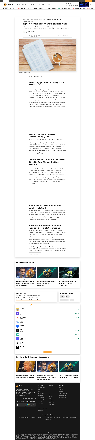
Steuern (32, 4)
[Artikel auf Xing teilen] (34, 36)
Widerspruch (48, 419)
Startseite (24, 19)
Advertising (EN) (63, 393)
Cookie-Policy (41, 417)
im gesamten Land (60, 144)
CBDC (67, 296)
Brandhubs (51, 400)
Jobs (39, 391)
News (50, 388)
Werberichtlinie (41, 406)
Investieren (38, 4)
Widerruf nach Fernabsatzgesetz (69, 417)
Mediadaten (41, 393)
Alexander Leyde (31, 31)
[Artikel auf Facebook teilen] (27, 36)
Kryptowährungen (42, 19)
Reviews (50, 394)
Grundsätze (40, 402)
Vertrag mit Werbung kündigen (53, 417)
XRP (28, 4)
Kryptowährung (64, 299)
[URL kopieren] (41, 36)
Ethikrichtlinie (41, 404)
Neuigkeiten (60, 104)
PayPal (71, 299)
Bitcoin (18, 4)
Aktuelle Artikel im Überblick (32, 19)
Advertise (82, 1)
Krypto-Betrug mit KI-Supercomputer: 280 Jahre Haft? (28, 295)
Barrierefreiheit (41, 399)
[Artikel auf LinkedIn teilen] (32, 36)
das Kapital (33, 181)
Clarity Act (48, 4)
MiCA (43, 4)
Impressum (40, 395)
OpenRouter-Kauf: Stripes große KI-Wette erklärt (27, 297)
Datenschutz (41, 397)
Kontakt (61, 391)
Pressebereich (62, 397)
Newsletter (51, 402)
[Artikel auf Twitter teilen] (29, 36)
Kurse (50, 390)
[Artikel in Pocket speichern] (36, 36)
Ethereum (24, 4)
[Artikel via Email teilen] (39, 36)
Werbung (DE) (62, 395)
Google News (52, 404)
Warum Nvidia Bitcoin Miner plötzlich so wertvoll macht (28, 299)
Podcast (50, 396)
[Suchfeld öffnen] (90, 4)
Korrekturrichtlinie (42, 408)
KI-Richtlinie (40, 410)
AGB (44, 425)
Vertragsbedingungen (24, 417)
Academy (51, 398)
